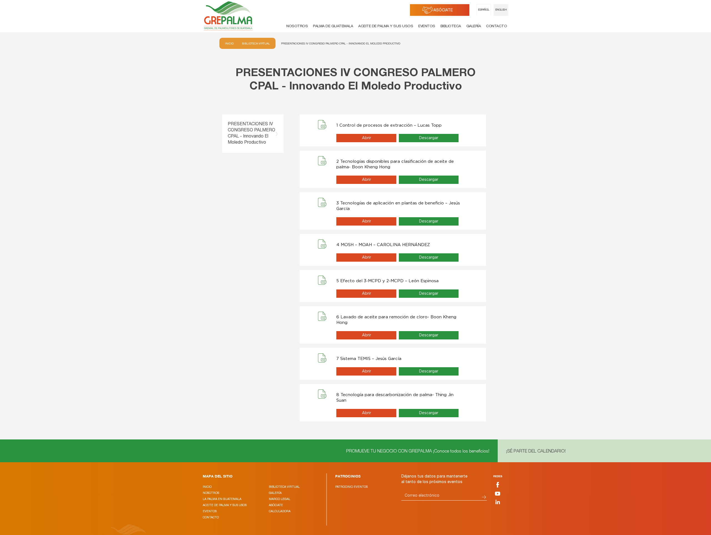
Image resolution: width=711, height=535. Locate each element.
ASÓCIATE (443, 10)
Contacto (496, 26)
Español (483, 10)
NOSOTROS (211, 492)
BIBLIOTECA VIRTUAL (284, 486)
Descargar (428, 138)
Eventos (426, 26)
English (501, 10)
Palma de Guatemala (333, 26)
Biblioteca (450, 26)
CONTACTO (211, 517)
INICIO (207, 486)
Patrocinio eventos (351, 486)
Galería (473, 26)
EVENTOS (210, 511)
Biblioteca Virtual (256, 43)
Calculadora (280, 511)
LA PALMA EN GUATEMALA (222, 499)
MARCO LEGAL (279, 499)
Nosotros (297, 26)
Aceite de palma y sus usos (385, 26)
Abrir (366, 138)
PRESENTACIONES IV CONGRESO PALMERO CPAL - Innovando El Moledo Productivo (340, 43)
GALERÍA (275, 492)
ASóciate (276, 505)
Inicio (229, 43)
